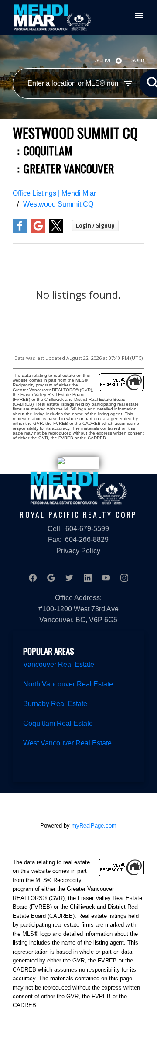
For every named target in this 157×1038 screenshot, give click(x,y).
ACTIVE (103, 60)
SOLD (137, 60)
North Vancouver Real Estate (68, 684)
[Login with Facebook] (20, 230)
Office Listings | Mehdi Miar (54, 193)
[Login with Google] (38, 230)
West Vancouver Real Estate (67, 743)
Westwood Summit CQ (58, 204)
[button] (33, 578)
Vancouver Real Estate (58, 664)
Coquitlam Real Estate (58, 723)
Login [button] (95, 225)
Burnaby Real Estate (55, 703)
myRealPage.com (94, 825)
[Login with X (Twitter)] (56, 230)
